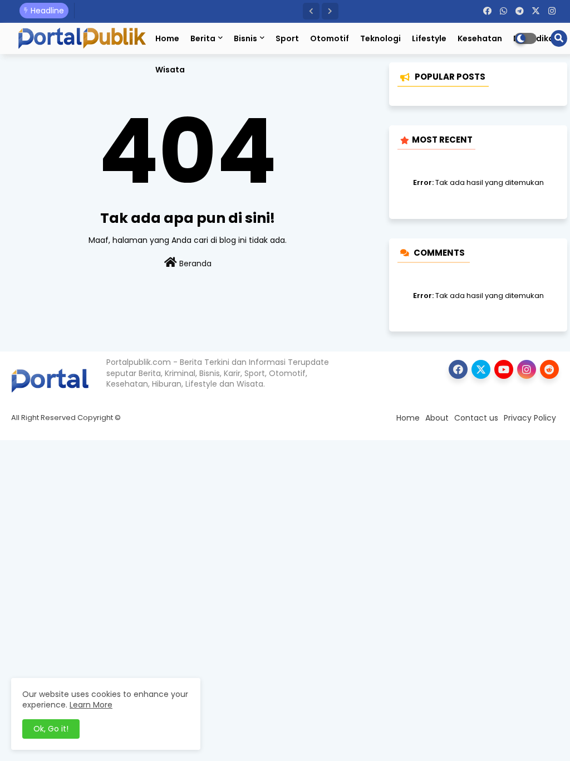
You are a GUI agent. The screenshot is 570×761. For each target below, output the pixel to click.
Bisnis (245, 38)
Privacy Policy (530, 417)
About (437, 417)
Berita (202, 38)
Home (167, 38)
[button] (311, 11)
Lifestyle (429, 38)
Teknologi (380, 38)
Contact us (476, 417)
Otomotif (329, 38)
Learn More (91, 704)
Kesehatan (480, 38)
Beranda (194, 263)
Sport (287, 38)
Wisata (170, 69)
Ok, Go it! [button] (50, 728)
